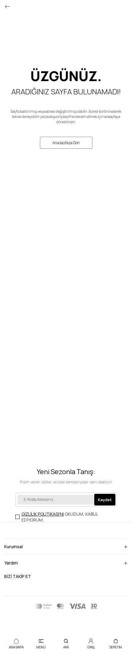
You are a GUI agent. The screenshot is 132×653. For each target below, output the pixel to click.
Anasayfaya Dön (66, 142)
